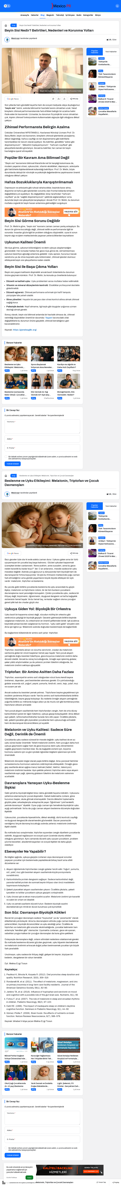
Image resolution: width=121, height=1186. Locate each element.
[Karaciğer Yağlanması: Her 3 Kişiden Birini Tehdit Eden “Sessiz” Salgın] (42, 1050)
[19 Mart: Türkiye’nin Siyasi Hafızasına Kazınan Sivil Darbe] (102, 86)
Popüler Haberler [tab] (94, 52)
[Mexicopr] (60, 6)
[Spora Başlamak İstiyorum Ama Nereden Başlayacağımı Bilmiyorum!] (42, 359)
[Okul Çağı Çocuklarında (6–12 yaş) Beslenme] (16, 1078)
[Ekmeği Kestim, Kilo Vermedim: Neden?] (68, 386)
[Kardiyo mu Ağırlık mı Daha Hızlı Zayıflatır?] (68, 359)
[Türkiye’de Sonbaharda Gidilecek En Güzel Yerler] (102, 61)
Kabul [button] (29, 1178)
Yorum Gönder (13, 464)
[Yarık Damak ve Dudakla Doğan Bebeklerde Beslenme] (42, 1078)
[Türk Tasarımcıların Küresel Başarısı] (102, 74)
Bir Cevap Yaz (12, 410)
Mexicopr (15, 38)
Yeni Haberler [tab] (111, 52)
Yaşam (48, 318)
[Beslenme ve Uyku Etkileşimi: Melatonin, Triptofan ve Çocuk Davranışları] (16, 359)
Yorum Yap (102, 1182)
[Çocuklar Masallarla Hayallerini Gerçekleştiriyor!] (102, 111)
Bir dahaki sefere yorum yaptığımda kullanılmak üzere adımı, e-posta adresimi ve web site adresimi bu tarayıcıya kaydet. (42, 458)
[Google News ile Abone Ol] (13, 99)
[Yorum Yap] (53, 98)
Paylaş (116, 1182)
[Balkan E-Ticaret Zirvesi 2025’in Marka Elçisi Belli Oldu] (102, 99)
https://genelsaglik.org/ (25, 330)
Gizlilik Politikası (11, 1177)
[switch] (7, 6)
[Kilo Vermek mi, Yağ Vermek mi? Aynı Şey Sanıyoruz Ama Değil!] (42, 386)
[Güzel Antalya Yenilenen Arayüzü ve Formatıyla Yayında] (68, 1050)
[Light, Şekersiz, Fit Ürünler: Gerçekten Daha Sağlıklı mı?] (68, 1078)
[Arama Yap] (117, 6)
